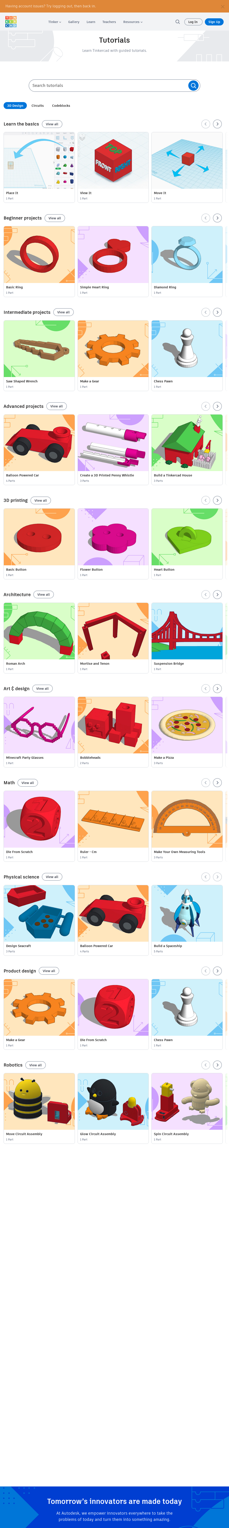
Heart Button (164, 570)
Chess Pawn (163, 381)
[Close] (222, 6)
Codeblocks (61, 105)
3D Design (15, 105)
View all (52, 124)
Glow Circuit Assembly (98, 1134)
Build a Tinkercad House (173, 475)
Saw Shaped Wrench (22, 381)
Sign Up (214, 22)
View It (85, 193)
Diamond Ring (165, 287)
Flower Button (91, 570)
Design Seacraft (18, 946)
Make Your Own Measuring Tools (179, 852)
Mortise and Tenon (94, 664)
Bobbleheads (90, 758)
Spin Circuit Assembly (171, 1134)
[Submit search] (193, 85)
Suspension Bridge (169, 664)
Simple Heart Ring (94, 287)
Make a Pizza (164, 758)
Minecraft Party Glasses (25, 758)
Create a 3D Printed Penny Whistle (107, 475)
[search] (177, 21)
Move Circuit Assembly (24, 1134)
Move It (160, 193)
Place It (12, 193)
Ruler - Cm (88, 852)
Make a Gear (89, 381)
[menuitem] (55, 22)
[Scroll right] (217, 123)
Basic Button (16, 570)
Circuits (38, 105)
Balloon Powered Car (22, 475)
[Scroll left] (205, 123)
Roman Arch (15, 664)
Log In (193, 22)
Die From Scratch (19, 852)
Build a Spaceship (168, 946)
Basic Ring (14, 287)
